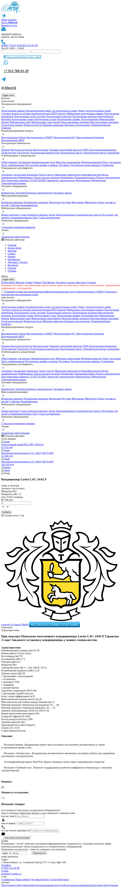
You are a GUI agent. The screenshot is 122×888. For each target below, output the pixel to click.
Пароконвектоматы (85, 177)
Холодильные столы (45, 119)
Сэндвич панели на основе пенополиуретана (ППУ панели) (33, 113)
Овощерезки (67, 177)
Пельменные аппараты (36, 202)
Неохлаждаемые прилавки (104, 122)
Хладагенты (23, 152)
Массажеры (78, 202)
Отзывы (12, 270)
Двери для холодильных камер (94, 110)
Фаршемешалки (29, 205)
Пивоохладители (33, 125)
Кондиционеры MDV (13, 140)
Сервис (29, 282)
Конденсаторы (40, 150)
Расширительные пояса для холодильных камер (51, 110)
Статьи (54, 879)
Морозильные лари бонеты (46, 122)
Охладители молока (12, 125)
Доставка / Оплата (17, 262)
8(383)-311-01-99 (29, 45)
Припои (5, 150)
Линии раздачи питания (47, 177)
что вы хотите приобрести (15, 830)
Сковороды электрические (60, 180)
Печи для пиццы (112, 162)
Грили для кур (46, 174)
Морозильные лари (20, 122)
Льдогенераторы (90, 119)
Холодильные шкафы (68, 119)
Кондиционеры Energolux (90, 137)
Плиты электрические (108, 177)
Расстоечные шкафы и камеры (41, 165)
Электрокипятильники (13, 183)
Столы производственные (34, 214)
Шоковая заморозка (53, 125)
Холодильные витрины (85, 116)
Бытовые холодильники (77, 125)
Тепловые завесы (62, 192)
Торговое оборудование (105, 885)
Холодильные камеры (13, 110)
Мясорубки (91, 202)
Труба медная (8, 152)
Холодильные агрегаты (59, 116)
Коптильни (55, 202)
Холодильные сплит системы (30, 116)
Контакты (13, 265)
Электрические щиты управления (101, 152)
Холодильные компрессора (45, 152)
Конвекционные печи (43, 162)
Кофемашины (25, 177)
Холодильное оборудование (16, 885)
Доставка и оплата (65, 282)
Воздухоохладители (21, 150)
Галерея (12, 268)
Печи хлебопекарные (12, 165)
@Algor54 (8, 88)
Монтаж (12, 250)
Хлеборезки (107, 165)
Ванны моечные (10, 214)
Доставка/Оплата (40, 879)
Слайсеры (14, 205)
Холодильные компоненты (77, 885)
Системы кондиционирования (29, 291)
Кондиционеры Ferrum (13, 137)
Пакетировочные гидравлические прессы (78, 214)
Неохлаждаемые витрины (75, 122)
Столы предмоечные (49, 217)
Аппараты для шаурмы (13, 174)
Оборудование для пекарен (16, 162)
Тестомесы (64, 165)
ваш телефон (8, 823)
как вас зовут (8, 816)
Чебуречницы (98, 180)
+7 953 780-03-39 (16, 71)
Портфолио (14, 259)
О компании (8, 879)
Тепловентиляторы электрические (33, 192)
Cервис (12, 253)
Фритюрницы (83, 180)
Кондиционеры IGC (65, 137)
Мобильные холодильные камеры (85, 113)
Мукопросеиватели (91, 162)
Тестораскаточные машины (85, 165)
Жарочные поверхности (68, 174)
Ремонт (12, 256)
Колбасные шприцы (12, 202)
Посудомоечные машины (15, 180)
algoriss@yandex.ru (11, 34)
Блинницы (32, 174)
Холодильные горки (23, 119)
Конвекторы (8, 192)
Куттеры (66, 202)
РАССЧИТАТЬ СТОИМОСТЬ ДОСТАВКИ (54, 624)
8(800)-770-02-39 (10, 45)
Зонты (51, 214)
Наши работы (22, 879)
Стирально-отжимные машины (18, 227)
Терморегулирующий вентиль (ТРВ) (69, 150)
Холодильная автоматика (103, 150)
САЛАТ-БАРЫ (37, 180)
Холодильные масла (71, 152)
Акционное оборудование (15, 236)
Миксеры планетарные (68, 162)
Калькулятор (14, 248)
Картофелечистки (91, 174)
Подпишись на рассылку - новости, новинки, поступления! (33, 849)
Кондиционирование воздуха (62, 291)
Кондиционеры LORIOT (40, 137)
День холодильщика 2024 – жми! (23, 57)
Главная (12, 245)
